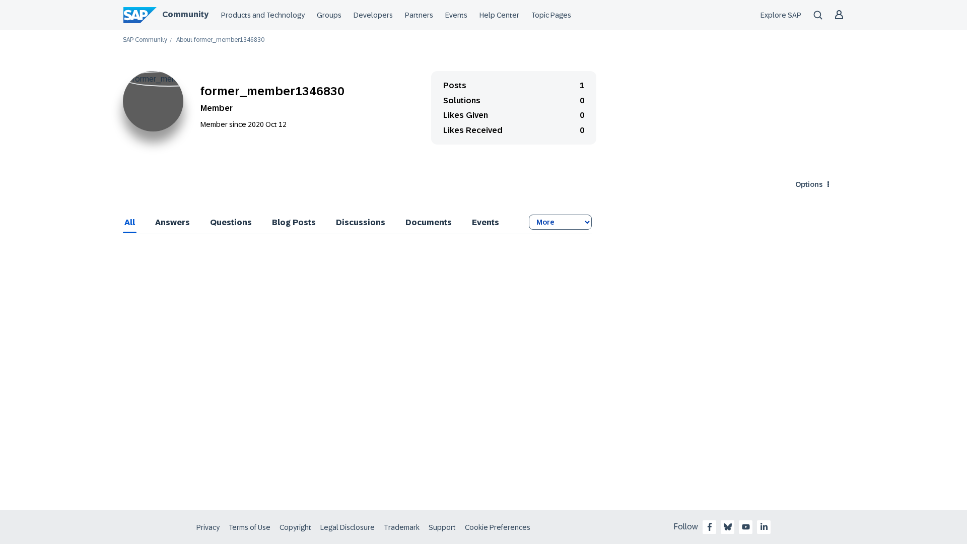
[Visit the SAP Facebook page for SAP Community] (710, 527)
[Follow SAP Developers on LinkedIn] (764, 527)
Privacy (208, 527)
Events (456, 15)
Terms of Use (249, 527)
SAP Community (145, 40)
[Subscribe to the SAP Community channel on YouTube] (746, 527)
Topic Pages (551, 15)
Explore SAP (781, 15)
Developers (373, 15)
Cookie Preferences (497, 527)
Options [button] (808, 184)
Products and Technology (263, 15)
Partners (419, 15)
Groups (329, 15)
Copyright (295, 527)
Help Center (499, 15)
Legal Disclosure (347, 527)
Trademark (402, 527)
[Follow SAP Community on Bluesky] (728, 527)
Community (185, 14)
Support (442, 527)
